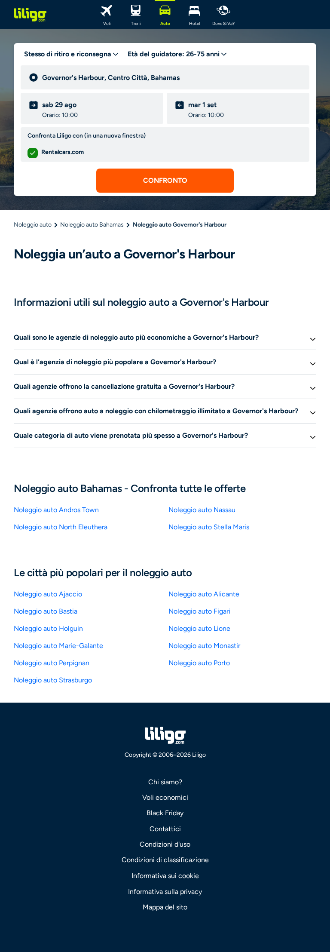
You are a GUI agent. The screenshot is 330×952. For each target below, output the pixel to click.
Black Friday (165, 813)
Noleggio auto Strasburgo (53, 680)
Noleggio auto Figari (199, 611)
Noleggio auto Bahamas (92, 224)
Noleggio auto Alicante (203, 594)
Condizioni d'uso (165, 844)
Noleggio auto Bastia (45, 611)
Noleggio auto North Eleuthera (60, 527)
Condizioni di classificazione (165, 860)
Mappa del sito (165, 907)
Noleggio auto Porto (199, 663)
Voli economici (165, 797)
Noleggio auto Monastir (204, 646)
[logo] (30, 14)
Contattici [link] (165, 829)
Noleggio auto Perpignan (51, 663)
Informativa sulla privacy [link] (165, 892)
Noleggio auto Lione (199, 628)
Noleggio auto (33, 224)
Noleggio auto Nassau (201, 510)
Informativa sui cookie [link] (165, 876)
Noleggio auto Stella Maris (208, 527)
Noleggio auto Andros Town (56, 510)
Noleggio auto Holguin (48, 628)
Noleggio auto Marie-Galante (58, 646)
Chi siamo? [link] (165, 782)
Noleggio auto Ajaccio (48, 594)
